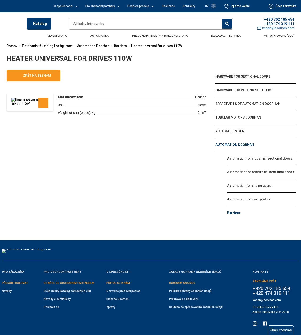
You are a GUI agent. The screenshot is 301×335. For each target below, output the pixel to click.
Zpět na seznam (36, 75)
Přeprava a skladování (183, 299)
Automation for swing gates (248, 199)
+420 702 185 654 (279, 19)
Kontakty (189, 6)
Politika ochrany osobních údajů (190, 291)
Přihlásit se (51, 307)
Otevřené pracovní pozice (123, 291)
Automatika (99, 35)
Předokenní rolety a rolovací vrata (160, 35)
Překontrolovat (15, 283)
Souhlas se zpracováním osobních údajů (196, 307)
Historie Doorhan (117, 299)
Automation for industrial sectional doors (259, 158)
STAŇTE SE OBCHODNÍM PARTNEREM (69, 283)
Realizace (168, 6)
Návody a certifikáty (57, 299)
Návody (7, 291)
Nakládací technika (226, 35)
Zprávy (110, 307)
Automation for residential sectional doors (260, 172)
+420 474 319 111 (279, 24)
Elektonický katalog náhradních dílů (67, 291)
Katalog (40, 23)
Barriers (233, 213)
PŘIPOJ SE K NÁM (118, 283)
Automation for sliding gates (249, 185)
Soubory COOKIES (182, 283)
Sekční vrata (57, 35)
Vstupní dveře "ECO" (279, 35)
